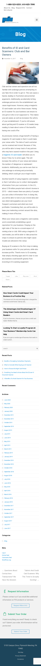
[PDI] (10, 19)
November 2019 (9, 419)
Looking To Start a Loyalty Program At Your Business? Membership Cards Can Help (19, 331)
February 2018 (8, 498)
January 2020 (8, 411)
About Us (7, 8)
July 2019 (7, 434)
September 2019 (9, 426)
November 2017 (9, 509)
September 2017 (9, 517)
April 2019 (7, 445)
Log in (4, 553)
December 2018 (8, 460)
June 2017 (7, 528)
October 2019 (8, 422)
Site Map (20, 652)
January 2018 (8, 502)
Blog (13, 8)
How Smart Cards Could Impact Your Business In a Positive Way (18, 294)
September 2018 (9, 472)
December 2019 (8, 415)
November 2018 (9, 464)
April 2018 (7, 490)
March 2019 (7, 449)
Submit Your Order (20, 631)
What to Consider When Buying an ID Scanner (17, 365)
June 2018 (7, 483)
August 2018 (8, 475)
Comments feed (7, 557)
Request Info (20, 8)
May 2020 (7, 403)
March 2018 (7, 494)
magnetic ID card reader (12, 155)
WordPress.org (6, 560)
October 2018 (8, 468)
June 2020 (7, 400)
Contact (29, 8)
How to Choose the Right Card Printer (15, 368)
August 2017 (8, 521)
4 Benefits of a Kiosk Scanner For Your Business (18, 378)
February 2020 (8, 407)
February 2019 (8, 453)
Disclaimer (20, 659)
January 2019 (8, 456)
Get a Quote (8, 10)
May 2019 (7, 441)
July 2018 (7, 479)
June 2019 (7, 438)
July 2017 (7, 524)
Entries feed (5, 555)
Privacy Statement (20, 656)
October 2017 (8, 513)
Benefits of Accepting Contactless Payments (17, 361)
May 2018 (7, 487)
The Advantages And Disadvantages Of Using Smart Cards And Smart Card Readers (19, 312)
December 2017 (8, 505)
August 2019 (8, 430)
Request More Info (20, 605)
